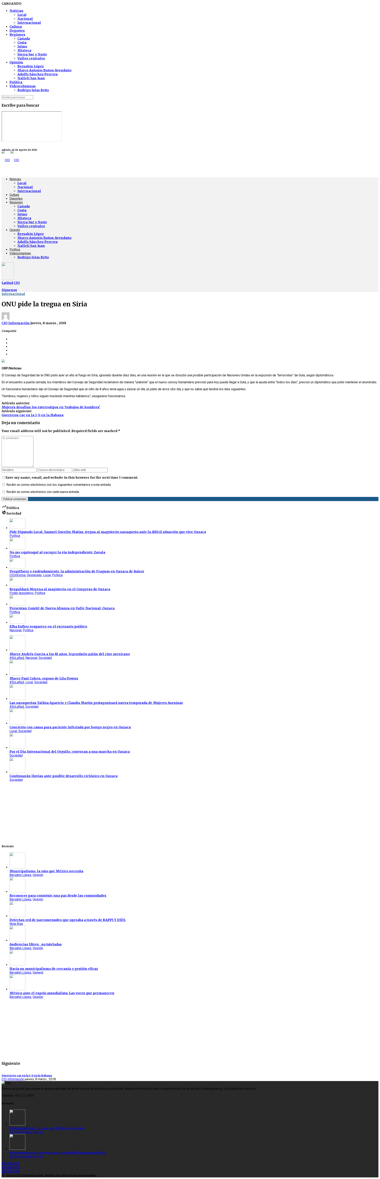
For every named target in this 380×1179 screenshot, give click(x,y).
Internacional (29, 23)
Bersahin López (30, 66)
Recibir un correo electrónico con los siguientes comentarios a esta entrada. (58, 485)
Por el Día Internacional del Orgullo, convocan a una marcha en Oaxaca (70, 751)
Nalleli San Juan (31, 78)
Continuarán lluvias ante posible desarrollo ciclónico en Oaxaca (64, 776)
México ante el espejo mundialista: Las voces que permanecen (62, 993)
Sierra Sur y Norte (32, 54)
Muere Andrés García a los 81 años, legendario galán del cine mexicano (70, 654)
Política (16, 82)
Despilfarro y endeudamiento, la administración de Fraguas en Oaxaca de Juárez (77, 571)
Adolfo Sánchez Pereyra (37, 74)
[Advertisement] (120, 812)
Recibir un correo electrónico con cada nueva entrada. (43, 492)
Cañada (23, 38)
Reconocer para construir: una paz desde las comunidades (58, 895)
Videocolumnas (23, 86)
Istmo (22, 46)
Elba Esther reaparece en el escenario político (48, 626)
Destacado (34, 575)
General (38, 972)
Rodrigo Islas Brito (33, 90)
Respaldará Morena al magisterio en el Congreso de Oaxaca (60, 589)
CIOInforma (17, 575)
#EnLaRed (17, 658)
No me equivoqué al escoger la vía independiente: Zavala (57, 552)
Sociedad (45, 658)
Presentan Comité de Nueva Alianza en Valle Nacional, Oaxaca (62, 608)
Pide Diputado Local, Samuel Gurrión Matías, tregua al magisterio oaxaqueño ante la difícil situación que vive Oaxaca (108, 532)
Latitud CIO (11, 283)
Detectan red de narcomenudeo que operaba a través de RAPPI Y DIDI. (68, 920)
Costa (22, 42)
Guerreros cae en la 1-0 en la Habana (33, 415)
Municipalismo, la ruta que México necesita (46, 871)
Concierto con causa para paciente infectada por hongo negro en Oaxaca (70, 727)
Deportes (17, 31)
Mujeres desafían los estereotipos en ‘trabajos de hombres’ (51, 407)
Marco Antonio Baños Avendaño (44, 70)
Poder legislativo (21, 593)
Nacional (25, 19)
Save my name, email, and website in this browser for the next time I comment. (72, 477)
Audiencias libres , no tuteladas (36, 944)
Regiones (17, 34)
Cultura (16, 27)
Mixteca (24, 50)
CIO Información (16, 323)
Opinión (16, 62)
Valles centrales (31, 58)
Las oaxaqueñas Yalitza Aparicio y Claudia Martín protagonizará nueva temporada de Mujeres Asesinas (96, 703)
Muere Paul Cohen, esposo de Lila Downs (44, 678)
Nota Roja (16, 924)
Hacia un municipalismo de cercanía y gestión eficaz (54, 969)
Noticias (16, 11)
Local (22, 15)
